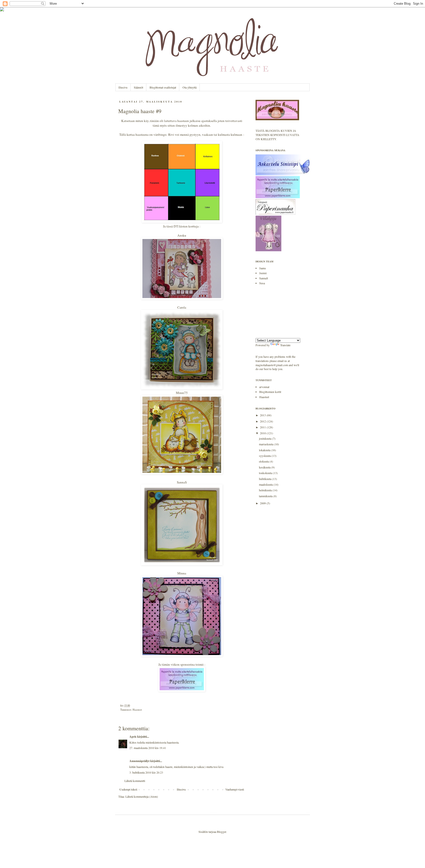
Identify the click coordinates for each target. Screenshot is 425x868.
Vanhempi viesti (234, 789)
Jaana (262, 268)
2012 (263, 421)
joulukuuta (265, 438)
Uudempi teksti (128, 789)
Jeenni (263, 273)
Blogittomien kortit (270, 392)
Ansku (181, 235)
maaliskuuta (266, 484)
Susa (262, 283)
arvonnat (264, 387)
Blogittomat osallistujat (163, 87)
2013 (263, 415)
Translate (285, 345)
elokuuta (264, 461)
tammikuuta (266, 496)
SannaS (182, 482)
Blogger (221, 832)
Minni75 (182, 392)
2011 (263, 427)
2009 (263, 503)
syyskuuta (265, 456)
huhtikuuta (265, 479)
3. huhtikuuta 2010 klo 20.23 (146, 772)
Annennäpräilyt (139, 761)
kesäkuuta (265, 467)
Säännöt (138, 87)
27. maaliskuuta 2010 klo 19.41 (147, 748)
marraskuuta (266, 444)
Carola (181, 307)
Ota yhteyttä (189, 87)
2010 (263, 433)
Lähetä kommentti (134, 781)
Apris (133, 736)
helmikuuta (266, 490)
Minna (181, 573)
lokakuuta (265, 450)
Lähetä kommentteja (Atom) (141, 796)
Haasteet (137, 709)
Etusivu (123, 87)
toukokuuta (266, 473)
